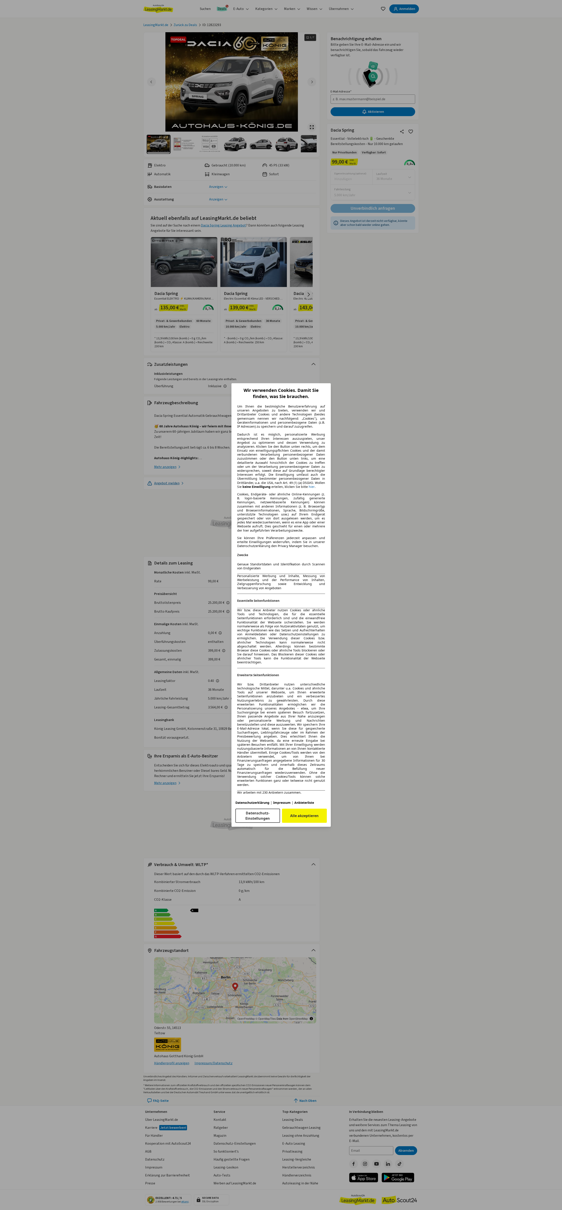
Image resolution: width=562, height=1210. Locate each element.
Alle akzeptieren (304, 815)
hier (312, 487)
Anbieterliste (304, 802)
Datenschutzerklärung (252, 802)
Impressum (282, 802)
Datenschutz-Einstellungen (257, 816)
